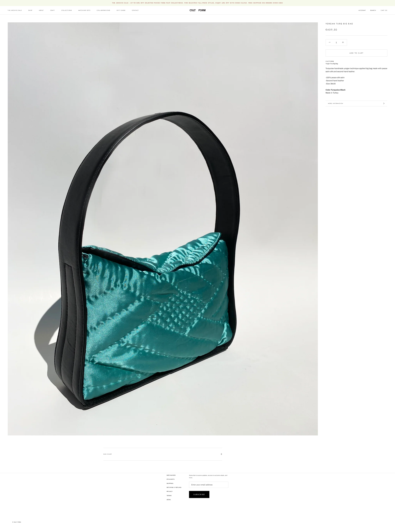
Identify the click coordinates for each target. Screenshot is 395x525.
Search (373, 10)
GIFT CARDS (121, 10)
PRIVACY (170, 491)
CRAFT (52, 10)
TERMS (169, 495)
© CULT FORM (16, 522)
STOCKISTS (171, 479)
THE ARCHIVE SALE (15, 10)
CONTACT (135, 10)
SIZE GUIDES (171, 475)
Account (362, 10)
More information (335, 103)
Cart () (384, 10)
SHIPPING (170, 483)
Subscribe (199, 494)
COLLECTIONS (66, 10)
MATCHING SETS (84, 10)
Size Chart (107, 454)
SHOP (30, 10)
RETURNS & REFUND (174, 487)
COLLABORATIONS (103, 10)
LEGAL (169, 499)
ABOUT (41, 10)
